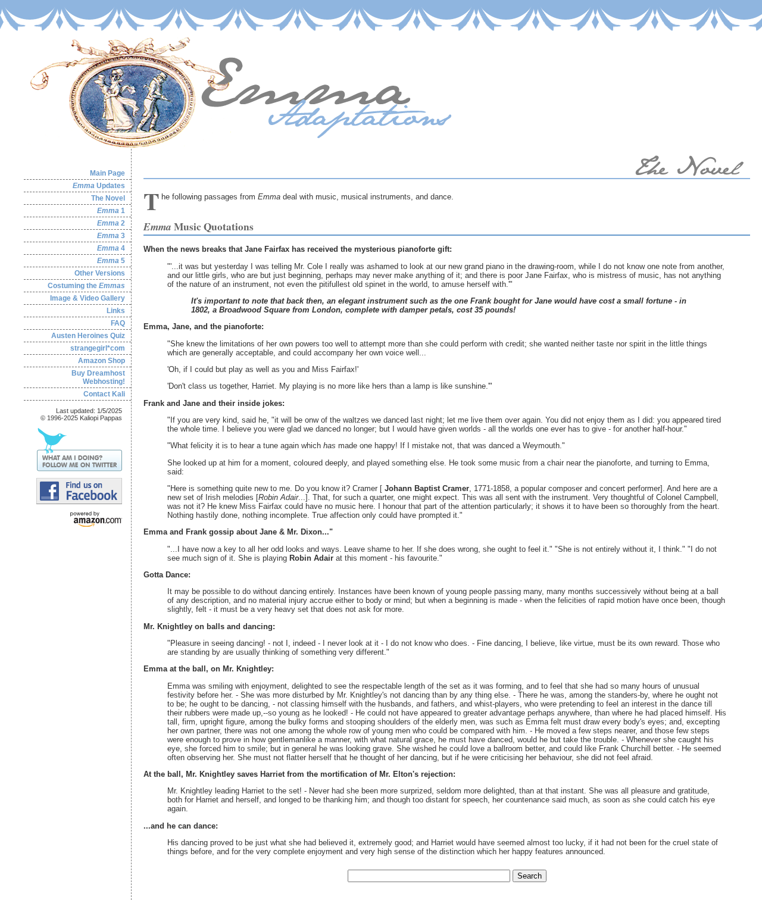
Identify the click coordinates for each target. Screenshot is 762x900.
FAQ (118, 323)
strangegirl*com (97, 348)
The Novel (108, 198)
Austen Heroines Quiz (88, 336)
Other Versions (99, 273)
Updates (99, 186)
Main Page (107, 173)
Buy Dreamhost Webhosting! (98, 377)
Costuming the (86, 286)
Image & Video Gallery (87, 298)
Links (116, 311)
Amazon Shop (101, 361)
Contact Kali (104, 394)
